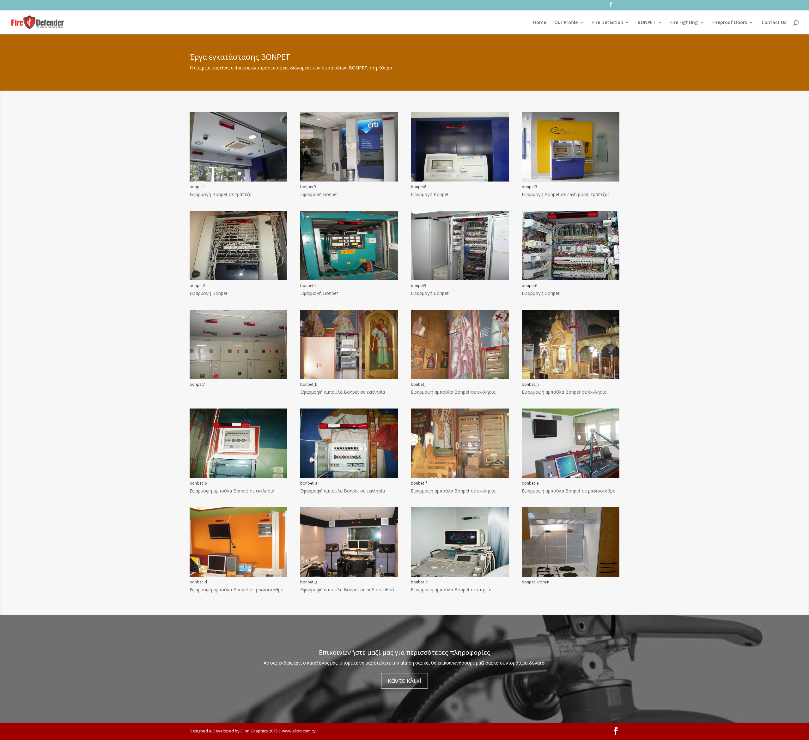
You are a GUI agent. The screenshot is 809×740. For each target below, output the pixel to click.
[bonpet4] (349, 279)
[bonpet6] (570, 279)
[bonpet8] (459, 180)
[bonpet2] (238, 279)
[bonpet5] (459, 279)
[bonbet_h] (570, 377)
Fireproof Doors (729, 22)
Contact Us (774, 22)
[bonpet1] (238, 180)
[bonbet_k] (349, 377)
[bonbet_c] (459, 575)
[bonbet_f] (459, 476)
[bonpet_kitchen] (570, 575)
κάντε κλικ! (404, 680)
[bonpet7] (238, 377)
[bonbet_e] (570, 476)
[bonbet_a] (349, 476)
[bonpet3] (570, 180)
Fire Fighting (684, 22)
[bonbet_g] (349, 575)
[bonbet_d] (238, 575)
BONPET (647, 22)
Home (539, 22)
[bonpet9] (349, 180)
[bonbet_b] (238, 476)
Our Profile (566, 22)
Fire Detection (607, 22)
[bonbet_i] (459, 377)
